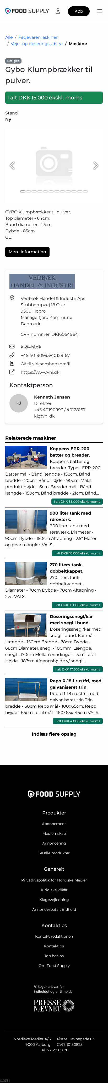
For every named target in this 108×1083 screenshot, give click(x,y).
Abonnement (54, 823)
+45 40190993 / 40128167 (59, 409)
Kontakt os (54, 946)
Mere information (27, 251)
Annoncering (54, 843)
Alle (9, 37)
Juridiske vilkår (54, 890)
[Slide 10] (74, 191)
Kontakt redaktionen (54, 936)
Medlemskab (54, 833)
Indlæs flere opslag (54, 734)
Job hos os (54, 955)
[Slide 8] (63, 191)
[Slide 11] (80, 191)
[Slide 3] (34, 191)
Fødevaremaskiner (38, 37)
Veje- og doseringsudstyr (37, 43)
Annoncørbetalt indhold (54, 909)
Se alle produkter (54, 853)
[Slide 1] (23, 191)
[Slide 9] (68, 191)
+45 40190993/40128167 (45, 355)
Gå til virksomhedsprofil (45, 363)
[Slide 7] (57, 191)
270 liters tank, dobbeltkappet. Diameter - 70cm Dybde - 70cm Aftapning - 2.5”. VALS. (52, 584)
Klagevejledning (54, 899)
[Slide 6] (51, 191)
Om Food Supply (54, 965)
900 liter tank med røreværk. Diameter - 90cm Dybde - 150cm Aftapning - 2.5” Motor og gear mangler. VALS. (52, 533)
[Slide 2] (28, 191)
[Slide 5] (46, 191)
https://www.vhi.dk (40, 372)
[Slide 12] (85, 191)
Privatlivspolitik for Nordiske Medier (54, 880)
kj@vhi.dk (31, 346)
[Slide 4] (40, 191)
